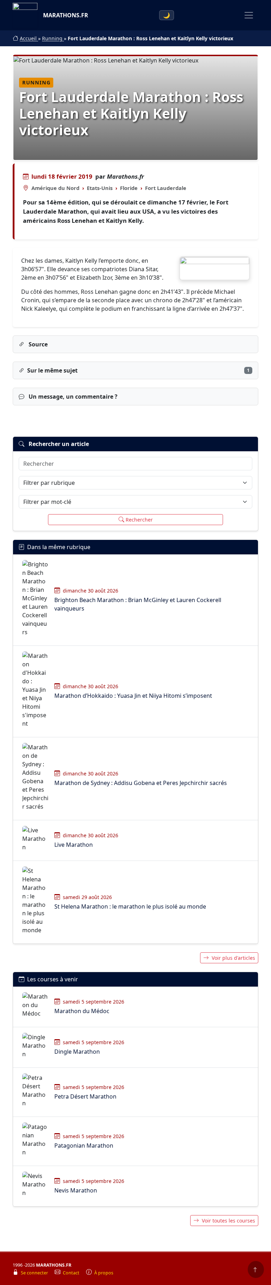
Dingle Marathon (77, 1051)
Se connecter (35, 1273)
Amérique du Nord (55, 187)
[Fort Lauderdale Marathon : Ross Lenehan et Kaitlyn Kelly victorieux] (214, 268)
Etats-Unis (100, 187)
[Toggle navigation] (248, 15)
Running (53, 38)
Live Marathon (73, 845)
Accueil (29, 38)
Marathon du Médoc (81, 1011)
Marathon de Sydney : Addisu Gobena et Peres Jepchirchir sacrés (140, 783)
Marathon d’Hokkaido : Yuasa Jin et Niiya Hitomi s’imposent (133, 696)
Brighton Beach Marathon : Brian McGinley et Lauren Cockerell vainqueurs (137, 604)
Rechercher (139, 519)
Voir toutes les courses (228, 1220)
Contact (71, 1273)
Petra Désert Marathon (85, 1096)
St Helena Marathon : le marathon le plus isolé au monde (130, 906)
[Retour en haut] (256, 1269)
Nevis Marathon (75, 1190)
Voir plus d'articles (233, 957)
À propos (103, 1273)
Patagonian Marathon (83, 1145)
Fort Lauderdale (165, 187)
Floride (129, 187)
